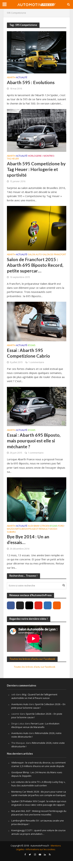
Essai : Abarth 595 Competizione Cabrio (28, 352)
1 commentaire (36, 362)
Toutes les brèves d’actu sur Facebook (32, 658)
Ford (61, 526)
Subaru (11, 532)
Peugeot (33, 529)
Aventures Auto (19, 704)
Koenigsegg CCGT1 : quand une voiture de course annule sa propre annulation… (38, 832)
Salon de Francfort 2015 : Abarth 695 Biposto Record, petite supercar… (35, 265)
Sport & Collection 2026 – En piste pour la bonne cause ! (38, 706)
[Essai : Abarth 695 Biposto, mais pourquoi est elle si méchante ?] (36, 406)
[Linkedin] (48, 605)
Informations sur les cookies (40, 849)
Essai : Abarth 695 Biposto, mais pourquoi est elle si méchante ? (33, 440)
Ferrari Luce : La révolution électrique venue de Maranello (35, 725)
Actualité (21, 77)
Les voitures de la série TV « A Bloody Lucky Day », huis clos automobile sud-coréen (38, 783)
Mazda (11, 529)
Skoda (53, 529)
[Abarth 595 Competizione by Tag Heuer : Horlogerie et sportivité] (36, 130)
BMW (36, 526)
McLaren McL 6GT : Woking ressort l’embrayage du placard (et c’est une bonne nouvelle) (38, 812)
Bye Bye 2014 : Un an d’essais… (28, 539)
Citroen (44, 526)
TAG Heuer (13, 159)
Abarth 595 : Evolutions (31, 82)
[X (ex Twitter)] (20, 605)
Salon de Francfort (54, 254)
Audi (30, 526)
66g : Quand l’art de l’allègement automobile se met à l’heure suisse (34, 696)
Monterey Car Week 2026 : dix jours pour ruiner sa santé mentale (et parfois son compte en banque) (38, 793)
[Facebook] (11, 605)
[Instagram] (29, 605)
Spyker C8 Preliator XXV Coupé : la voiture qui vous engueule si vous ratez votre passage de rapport (38, 803)
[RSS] (57, 605)
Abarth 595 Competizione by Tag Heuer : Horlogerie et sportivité (36, 169)
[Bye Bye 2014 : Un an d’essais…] (36, 499)
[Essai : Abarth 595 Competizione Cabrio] (36, 321)
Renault (44, 529)
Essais (31, 345)
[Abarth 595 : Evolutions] (36, 52)
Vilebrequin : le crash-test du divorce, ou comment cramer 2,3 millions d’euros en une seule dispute (38, 764)
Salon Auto (35, 254)
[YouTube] (38, 605)
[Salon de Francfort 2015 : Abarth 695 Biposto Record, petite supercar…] (36, 228)
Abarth (11, 77)
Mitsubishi (21, 529)
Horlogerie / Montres (41, 156)
